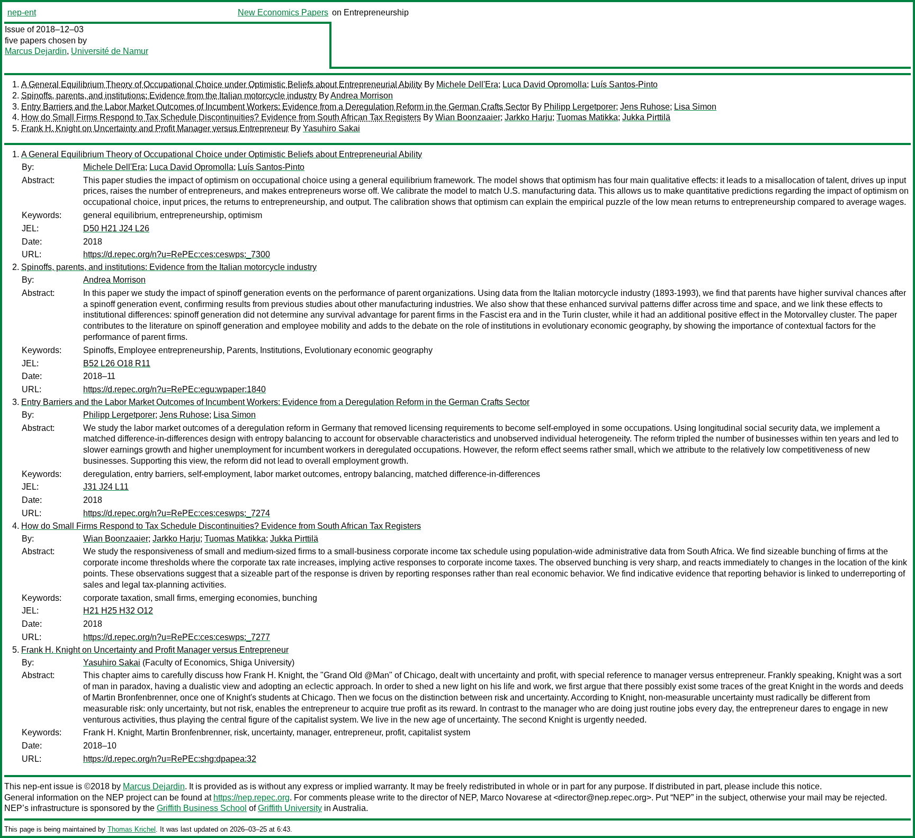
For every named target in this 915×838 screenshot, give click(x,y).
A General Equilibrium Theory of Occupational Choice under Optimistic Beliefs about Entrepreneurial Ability (221, 84)
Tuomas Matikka (587, 117)
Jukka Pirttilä (646, 117)
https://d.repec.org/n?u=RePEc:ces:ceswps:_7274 (176, 513)
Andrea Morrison (361, 95)
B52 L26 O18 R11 (116, 363)
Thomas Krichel (131, 829)
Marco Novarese (511, 797)
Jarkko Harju (528, 117)
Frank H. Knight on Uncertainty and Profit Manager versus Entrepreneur (155, 128)
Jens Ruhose (645, 106)
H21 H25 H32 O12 (118, 610)
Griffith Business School (202, 808)
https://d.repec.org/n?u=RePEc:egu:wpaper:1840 (174, 389)
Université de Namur (109, 51)
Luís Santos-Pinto (624, 84)
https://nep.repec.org (251, 797)
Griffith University (290, 808)
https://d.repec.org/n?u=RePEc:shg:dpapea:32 (169, 758)
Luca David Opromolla (545, 84)
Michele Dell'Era (467, 84)
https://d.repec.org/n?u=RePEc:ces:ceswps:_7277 (176, 637)
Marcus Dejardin (36, 51)
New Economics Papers (283, 12)
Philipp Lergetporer (580, 106)
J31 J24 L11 (106, 486)
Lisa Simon (695, 106)
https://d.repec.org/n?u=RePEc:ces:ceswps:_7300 (176, 254)
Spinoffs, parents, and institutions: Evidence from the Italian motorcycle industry (169, 95)
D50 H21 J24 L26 (116, 228)
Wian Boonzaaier (467, 117)
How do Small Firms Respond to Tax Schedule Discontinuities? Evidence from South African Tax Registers (221, 117)
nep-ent (21, 12)
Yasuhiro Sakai (331, 128)
